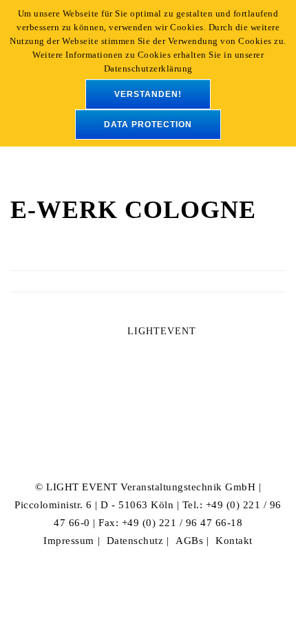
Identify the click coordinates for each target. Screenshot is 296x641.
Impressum (68, 540)
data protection (148, 124)
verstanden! (148, 94)
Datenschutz (135, 540)
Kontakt (234, 540)
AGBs (189, 540)
